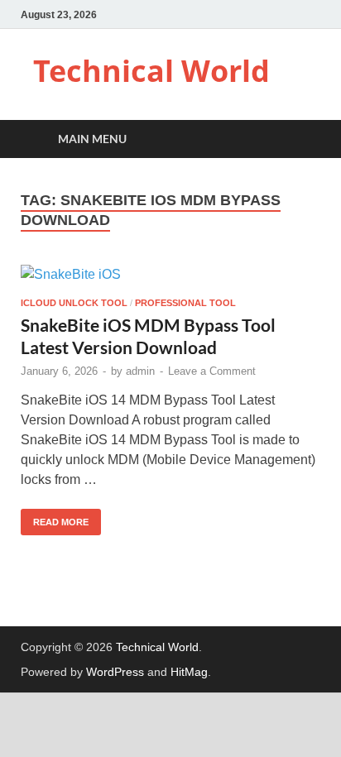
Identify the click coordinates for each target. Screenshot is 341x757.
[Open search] (299, 139)
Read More (55, 518)
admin (140, 371)
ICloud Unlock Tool (74, 303)
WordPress (115, 671)
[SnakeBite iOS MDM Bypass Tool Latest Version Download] (170, 275)
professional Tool (185, 303)
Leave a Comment (212, 371)
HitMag (189, 671)
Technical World (151, 70)
